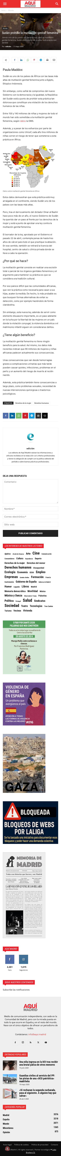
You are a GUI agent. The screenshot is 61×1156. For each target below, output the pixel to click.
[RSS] (30, 1042)
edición (8, 46)
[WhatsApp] (27, 60)
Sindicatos (39, 600)
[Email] (54, 60)
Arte (28, 553)
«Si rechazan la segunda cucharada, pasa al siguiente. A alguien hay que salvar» (37, 1092)
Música (43, 591)
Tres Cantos (48, 606)
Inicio (3, 10)
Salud (27, 600)
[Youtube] (46, 1042)
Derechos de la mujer (23, 403)
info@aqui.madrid (37, 1034)
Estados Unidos (24, 577)
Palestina (42, 595)
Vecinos (17, 610)
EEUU (32, 572)
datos (23, 121)
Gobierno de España (26, 581)
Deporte (38, 558)
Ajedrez (8, 554)
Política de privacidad (39, 1144)
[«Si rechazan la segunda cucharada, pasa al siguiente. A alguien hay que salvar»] (10, 1094)
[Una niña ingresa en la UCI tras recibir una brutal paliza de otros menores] (10, 1065)
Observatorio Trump (30, 596)
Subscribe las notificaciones (16, 989)
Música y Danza (13, 595)
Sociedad (12, 605)
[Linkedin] (21, 60)
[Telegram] (41, 60)
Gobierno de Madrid (45, 582)
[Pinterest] (34, 60)
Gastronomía (9, 582)
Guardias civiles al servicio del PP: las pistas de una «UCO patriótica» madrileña (37, 1078)
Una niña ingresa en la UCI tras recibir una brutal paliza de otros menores (38, 1063)
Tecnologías (36, 606)
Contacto (54, 1144)
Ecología (10, 572)
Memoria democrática (15, 591)
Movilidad (33, 591)
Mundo (11, 10)
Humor (8, 586)
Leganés (17, 587)
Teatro (24, 606)
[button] (4, 4)
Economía (22, 572)
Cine (36, 553)
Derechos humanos (41, 403)
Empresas (11, 576)
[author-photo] (30, 444)
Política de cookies (21, 1144)
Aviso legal (7, 1144)
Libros (25, 586)
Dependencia (29, 559)
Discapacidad (38, 568)
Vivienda (27, 610)
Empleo (40, 572)
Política (9, 600)
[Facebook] (14, 60)
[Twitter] (38, 1042)
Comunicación (46, 554)
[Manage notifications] (7, 1148)
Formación (37, 577)
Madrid (34, 587)
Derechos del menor (36, 563)
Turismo (8, 610)
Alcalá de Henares (18, 554)
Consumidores (9, 559)
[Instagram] (23, 1042)
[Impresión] (47, 60)
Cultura (19, 558)
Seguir (23, 956)
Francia (48, 577)
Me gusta (10, 956)
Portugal (18, 601)
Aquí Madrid (11, 948)
